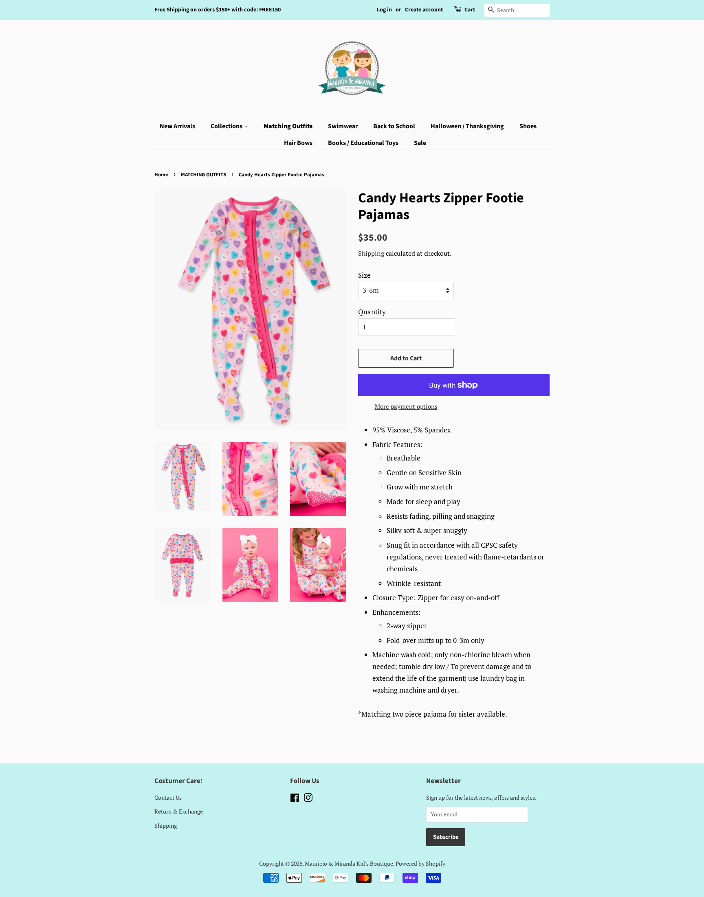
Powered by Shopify (420, 863)
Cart (469, 10)
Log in (384, 10)
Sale (420, 142)
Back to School (394, 126)
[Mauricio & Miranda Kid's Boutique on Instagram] (308, 799)
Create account (424, 10)
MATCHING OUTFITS (203, 174)
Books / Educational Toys (363, 142)
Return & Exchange (178, 811)
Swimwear (343, 126)
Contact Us (168, 797)
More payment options (406, 406)
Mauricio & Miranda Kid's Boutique (349, 863)
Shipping (371, 253)
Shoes (528, 126)
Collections (227, 126)
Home (161, 174)
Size (364, 275)
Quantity (372, 311)
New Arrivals (177, 126)
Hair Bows (298, 142)
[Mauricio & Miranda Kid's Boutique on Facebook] (294, 799)
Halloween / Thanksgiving (467, 126)
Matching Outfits (288, 126)
